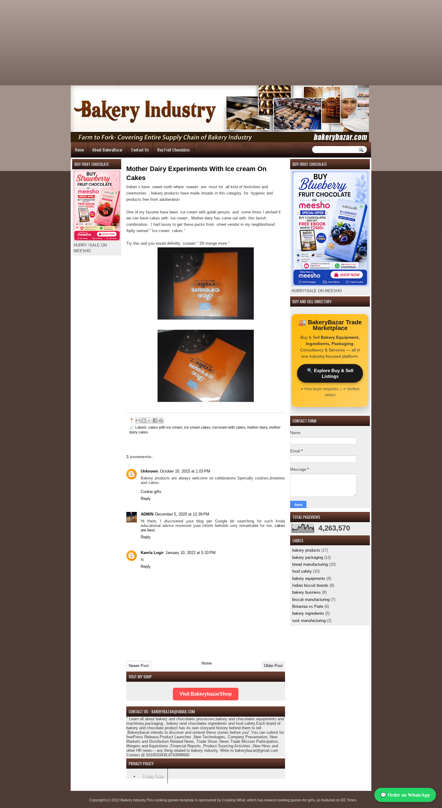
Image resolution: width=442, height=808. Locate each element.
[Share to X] (149, 421)
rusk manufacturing (309, 620)
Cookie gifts (151, 491)
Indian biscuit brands (310, 585)
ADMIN (147, 514)
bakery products (306, 550)
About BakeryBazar (107, 149)
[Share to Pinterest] (161, 421)
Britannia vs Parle (307, 606)
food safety (302, 571)
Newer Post (139, 665)
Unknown (149, 471)
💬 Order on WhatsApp (405, 794)
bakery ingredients (308, 613)
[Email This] (138, 421)
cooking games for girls (296, 800)
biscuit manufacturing (311, 599)
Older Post (273, 665)
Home (79, 149)
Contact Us (140, 149)
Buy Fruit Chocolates (173, 149)
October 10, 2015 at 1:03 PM (185, 471)
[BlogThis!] (144, 421)
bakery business (306, 592)
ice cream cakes (197, 427)
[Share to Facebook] (155, 421)
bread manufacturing (310, 564)
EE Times (349, 800)
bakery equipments (308, 578)
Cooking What (233, 800)
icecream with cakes (228, 427)
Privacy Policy (153, 776)
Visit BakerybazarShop (206, 693)
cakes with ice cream (165, 427)
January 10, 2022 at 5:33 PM (190, 552)
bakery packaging (307, 557)
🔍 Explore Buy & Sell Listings (330, 373)
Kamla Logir (152, 552)
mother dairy (257, 427)
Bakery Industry (133, 800)
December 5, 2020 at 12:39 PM (182, 514)
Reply (146, 498)
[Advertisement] (171, 42)
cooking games (166, 800)
